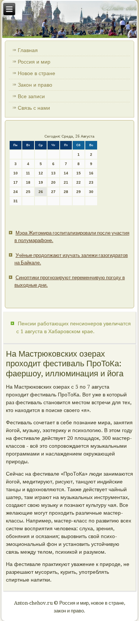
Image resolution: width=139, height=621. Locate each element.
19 (41, 182)
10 (15, 173)
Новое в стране (36, 73)
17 (15, 182)
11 (28, 173)
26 (41, 192)
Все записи (31, 96)
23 (91, 182)
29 (78, 192)
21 (66, 182)
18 (28, 182)
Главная (28, 50)
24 (15, 192)
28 (66, 192)
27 (53, 192)
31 (15, 201)
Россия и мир (34, 62)
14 (66, 173)
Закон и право (35, 85)
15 (78, 173)
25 (28, 192)
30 (91, 192)
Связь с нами (34, 108)
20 (53, 182)
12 (41, 173)
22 (78, 182)
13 (53, 173)
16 (91, 173)
